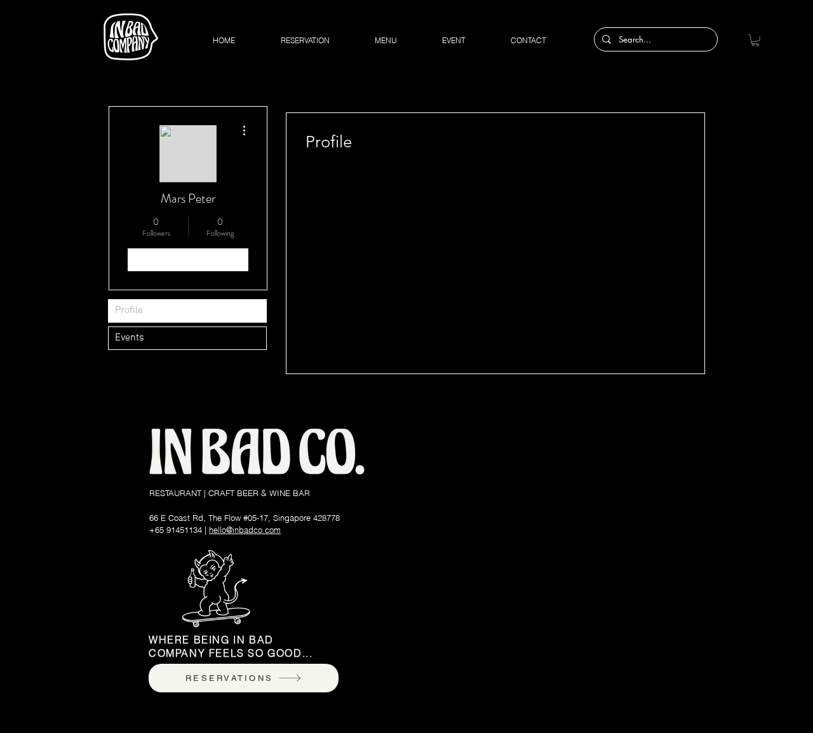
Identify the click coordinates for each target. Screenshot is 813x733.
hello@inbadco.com (245, 530)
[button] (755, 40)
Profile (129, 310)
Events (129, 338)
